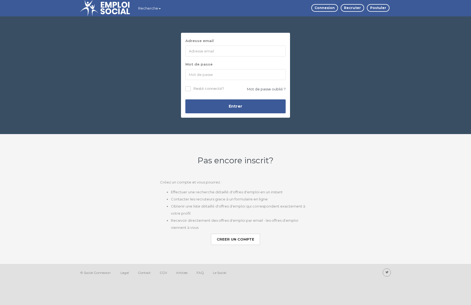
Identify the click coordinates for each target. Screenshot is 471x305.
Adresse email (199, 41)
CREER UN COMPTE (235, 239)
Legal (124, 273)
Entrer (235, 106)
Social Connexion (97, 273)
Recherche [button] (148, 8)
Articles (182, 273)
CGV (163, 273)
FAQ (200, 273)
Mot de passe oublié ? (266, 89)
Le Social (219, 273)
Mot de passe (199, 64)
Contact (144, 273)
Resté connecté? (209, 89)
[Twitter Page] (387, 272)
